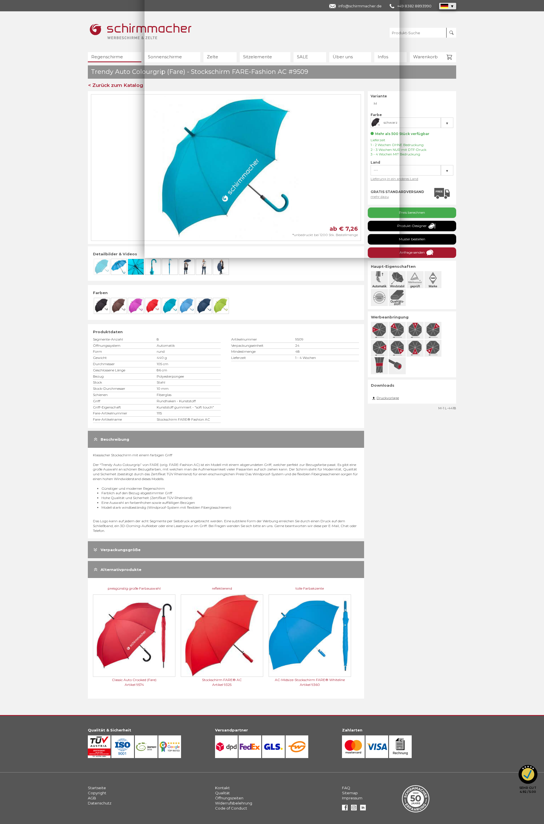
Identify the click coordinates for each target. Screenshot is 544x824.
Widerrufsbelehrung (233, 803)
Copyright (97, 793)
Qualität (222, 793)
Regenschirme (107, 56)
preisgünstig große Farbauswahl (134, 588)
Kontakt (222, 788)
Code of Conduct (231, 808)
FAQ (346, 788)
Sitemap (350, 793)
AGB (92, 798)
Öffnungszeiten (229, 798)
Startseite (97, 788)
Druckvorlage (388, 398)
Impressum (352, 798)
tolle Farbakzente (310, 588)
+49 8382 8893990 (414, 6)
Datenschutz (99, 803)
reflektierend (222, 588)
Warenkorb (425, 56)
